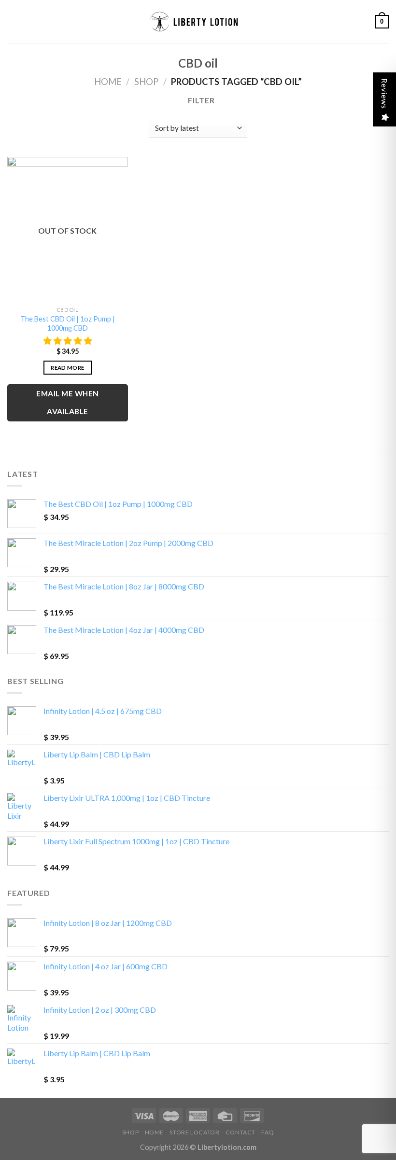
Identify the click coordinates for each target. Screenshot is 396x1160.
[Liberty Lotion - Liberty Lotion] (198, 22)
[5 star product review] (67, 341)
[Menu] (13, 21)
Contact (240, 1132)
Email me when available (67, 402)
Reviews (384, 93)
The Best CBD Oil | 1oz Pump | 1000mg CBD (67, 323)
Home (108, 81)
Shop (146, 81)
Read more (67, 367)
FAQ (267, 1132)
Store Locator (194, 1132)
